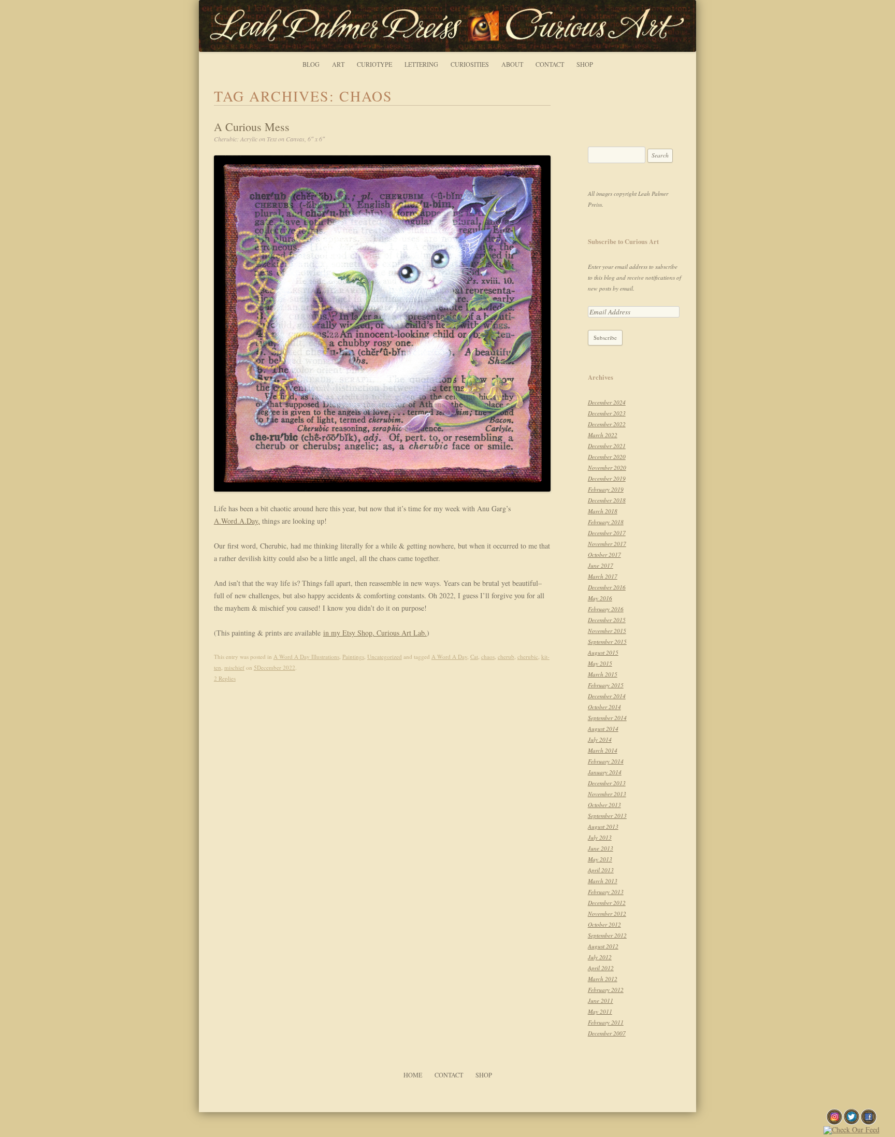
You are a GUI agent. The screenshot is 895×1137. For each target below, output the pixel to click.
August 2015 (603, 652)
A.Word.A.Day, (237, 521)
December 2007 (607, 1033)
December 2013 (607, 783)
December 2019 (607, 478)
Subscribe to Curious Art (623, 241)
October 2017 (604, 554)
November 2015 (607, 631)
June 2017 (600, 565)
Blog (311, 64)
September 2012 (607, 935)
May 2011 (600, 1011)
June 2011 (600, 1000)
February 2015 (606, 685)
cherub (506, 656)
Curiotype (374, 64)
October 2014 (604, 707)
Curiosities (470, 64)
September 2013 (607, 815)
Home (412, 1075)
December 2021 (607, 446)
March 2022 (602, 435)
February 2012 (606, 990)
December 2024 (607, 402)
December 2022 (607, 424)
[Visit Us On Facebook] (868, 1122)
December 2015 (607, 620)
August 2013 (603, 826)
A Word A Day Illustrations (306, 656)
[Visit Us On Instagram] (834, 1122)
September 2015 (607, 641)
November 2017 (607, 544)
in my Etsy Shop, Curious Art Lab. (375, 633)
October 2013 (604, 805)
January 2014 (605, 772)
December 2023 (607, 413)
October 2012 (604, 924)
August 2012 (603, 946)
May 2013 (600, 859)
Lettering (421, 64)
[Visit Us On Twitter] (851, 1122)
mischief (234, 667)
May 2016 (600, 598)
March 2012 (602, 979)
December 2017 (607, 533)
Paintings (353, 656)
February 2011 (606, 1022)
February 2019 (606, 489)
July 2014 (600, 739)
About (512, 64)
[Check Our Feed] (851, 1129)
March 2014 (602, 750)
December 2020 (607, 456)
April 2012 (601, 968)
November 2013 (607, 794)
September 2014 (607, 718)
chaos (488, 656)
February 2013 (606, 892)
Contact (550, 64)
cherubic (527, 656)
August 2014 (603, 728)
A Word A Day (449, 656)
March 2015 (602, 674)
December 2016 (607, 587)
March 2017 (602, 576)
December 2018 (607, 500)
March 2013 (602, 881)
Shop (584, 64)
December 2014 (607, 696)
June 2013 (600, 848)
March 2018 (602, 511)
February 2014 (606, 761)
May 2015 (600, 663)
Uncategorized (384, 656)
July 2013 (600, 837)
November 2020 (607, 467)
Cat (474, 656)
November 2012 (607, 913)
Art (338, 64)
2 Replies (225, 678)
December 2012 (607, 902)
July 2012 (600, 957)
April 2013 (601, 870)
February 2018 (606, 522)
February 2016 (606, 609)
